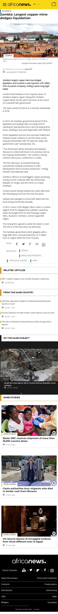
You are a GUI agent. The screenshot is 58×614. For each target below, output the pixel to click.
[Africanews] (19, 4)
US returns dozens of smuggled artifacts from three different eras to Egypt (27, 540)
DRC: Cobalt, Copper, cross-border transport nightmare (25, 279)
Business (6, 11)
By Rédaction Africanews (13, 69)
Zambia (8, 56)
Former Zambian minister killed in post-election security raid (28, 313)
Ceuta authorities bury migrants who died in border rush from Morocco (28, 490)
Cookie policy (50, 584)
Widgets (5, 603)
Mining (24, 251)
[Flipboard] (38, 570)
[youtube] (24, 570)
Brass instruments (31, 256)
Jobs (3, 597)
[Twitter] (31, 570)
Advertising (51, 590)
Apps (54, 597)
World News (10, 434)
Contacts (5, 584)
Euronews (52, 603)
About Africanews (9, 578)
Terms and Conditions (47, 578)
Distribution (6, 590)
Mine (35, 261)
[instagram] (52, 570)
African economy (18, 261)
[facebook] (45, 570)
